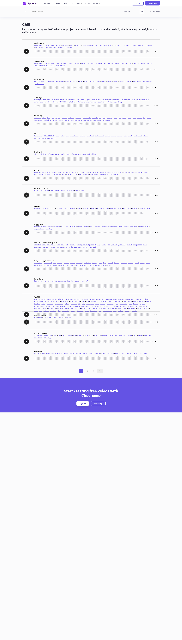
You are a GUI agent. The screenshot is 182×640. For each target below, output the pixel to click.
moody (70, 63)
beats (81, 81)
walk (94, 247)
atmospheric (60, 81)
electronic (104, 100)
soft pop (46, 311)
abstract (37, 353)
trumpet (109, 118)
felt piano (73, 208)
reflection (62, 265)
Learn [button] (78, 3)
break (55, 335)
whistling (49, 229)
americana (65, 45)
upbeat (55, 120)
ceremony (139, 299)
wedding (120, 311)
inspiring (142, 304)
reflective (136, 63)
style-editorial (60, 66)
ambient (63, 63)
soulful (141, 227)
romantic (124, 100)
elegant (66, 208)
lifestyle (85, 353)
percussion (113, 227)
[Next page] (100, 371)
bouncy (36, 190)
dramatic (59, 100)
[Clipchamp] (30, 3)
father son (50, 304)
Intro (49, 102)
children (146, 299)
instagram (37, 306)
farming (148, 301)
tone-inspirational (96, 102)
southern (53, 311)
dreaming (59, 208)
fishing (67, 304)
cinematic (116, 100)
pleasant (45, 247)
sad (68, 265)
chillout (54, 281)
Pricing (88, 3)
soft (88, 63)
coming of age (55, 301)
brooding (37, 208)
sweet (149, 118)
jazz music (122, 245)
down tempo (74, 136)
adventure (37, 245)
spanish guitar (96, 118)
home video (123, 304)
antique (92, 299)
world (115, 118)
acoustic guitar (46, 299)
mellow (117, 63)
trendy (85, 247)
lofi (90, 81)
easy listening (102, 301)
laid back (97, 227)
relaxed (143, 63)
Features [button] (46, 3)
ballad (62, 136)
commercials (58, 353)
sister (36, 311)
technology (83, 265)
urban (109, 265)
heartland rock (117, 45)
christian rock (38, 301)
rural (125, 308)
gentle (83, 63)
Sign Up (83, 403)
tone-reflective (40, 66)
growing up (110, 304)
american (77, 299)
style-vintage (118, 102)
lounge (91, 353)
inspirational (71, 102)
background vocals (40, 227)
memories (124, 263)
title (100, 311)
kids (53, 306)
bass (76, 81)
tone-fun (60, 47)
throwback (93, 311)
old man (44, 308)
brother (127, 299)
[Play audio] (26, 51)
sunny (147, 227)
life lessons (76, 306)
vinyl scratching (39, 229)
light (104, 263)
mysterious (66, 172)
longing (116, 263)
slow (67, 136)
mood (145, 245)
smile (71, 247)
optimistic (77, 63)
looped (83, 100)
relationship (102, 308)
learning (62, 306)
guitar (84, 45)
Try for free (153, 3)
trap (75, 247)
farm (124, 301)
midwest (112, 306)
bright (50, 227)
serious (113, 136)
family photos (117, 301)
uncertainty (102, 265)
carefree (72, 245)
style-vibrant (69, 47)
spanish (139, 118)
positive (64, 118)
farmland (37, 304)
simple (139, 308)
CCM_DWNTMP (49, 45)
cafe (67, 245)
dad (87, 301)
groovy (103, 81)
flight (79, 208)
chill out (66, 263)
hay (117, 304)
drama (72, 263)
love (92, 306)
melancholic (86, 208)
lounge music (137, 245)
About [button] (95, 3)
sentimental (132, 308)
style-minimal (39, 84)
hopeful (58, 118)
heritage (126, 45)
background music (111, 299)
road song (98, 45)
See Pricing (98, 403)
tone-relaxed (50, 66)
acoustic (78, 45)
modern (130, 263)
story (59, 311)
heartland (90, 45)
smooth (68, 317)
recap (88, 308)
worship (127, 311)
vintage (86, 102)
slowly (129, 208)
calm (98, 81)
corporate (56, 227)
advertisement (59, 299)
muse (148, 263)
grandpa (102, 304)
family (109, 301)
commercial (65, 301)
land (57, 306)
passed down (69, 308)
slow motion (64, 247)
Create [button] (57, 3)
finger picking (59, 304)
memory (105, 306)
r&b (108, 353)
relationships (112, 308)
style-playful (106, 120)
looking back (85, 306)
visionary (142, 208)
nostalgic (55, 265)
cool (53, 100)
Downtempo (38, 45)
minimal (129, 81)
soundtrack (124, 63)
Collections (156, 11)
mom (124, 306)
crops (83, 301)
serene (120, 208)
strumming (80, 311)
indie (108, 172)
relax (145, 335)
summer (128, 353)
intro (91, 227)
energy (63, 190)
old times (60, 308)
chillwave (119, 172)
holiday (104, 245)
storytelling (66, 311)
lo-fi (94, 81)
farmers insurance (139, 301)
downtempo (145, 100)
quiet (107, 208)
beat (45, 281)
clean (40, 317)
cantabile (45, 208)
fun (36, 47)
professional (148, 45)
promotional (134, 227)
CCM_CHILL (42, 81)
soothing (135, 208)
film (131, 63)
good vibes (73, 227)
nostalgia (144, 306)
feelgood (133, 45)
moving (55, 317)
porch (83, 308)
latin (134, 118)
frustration (87, 263)
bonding (121, 299)
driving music (107, 45)
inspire (41, 174)
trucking (140, 45)
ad (53, 299)
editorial (149, 63)
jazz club (114, 245)
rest (57, 247)
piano (72, 45)
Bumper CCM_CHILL (59, 102)
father (43, 304)
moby (36, 102)
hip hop (86, 227)
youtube (134, 311)
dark (51, 190)
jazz (120, 118)
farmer (130, 301)
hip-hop (78, 353)
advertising (69, 299)
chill (110, 100)
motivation (70, 190)
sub (129, 100)
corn (71, 301)
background (60, 245)
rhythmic (72, 100)
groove (125, 172)
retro (82, 281)
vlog (90, 247)
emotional (79, 263)
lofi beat (129, 245)
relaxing (77, 281)
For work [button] (68, 3)
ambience (99, 63)
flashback (74, 304)
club (42, 190)
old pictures (52, 308)
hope (130, 304)
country (58, 45)
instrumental (69, 81)
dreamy (58, 172)
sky (124, 208)
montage (131, 306)
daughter (93, 301)
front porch (90, 304)
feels (105, 63)
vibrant (41, 47)
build (125, 136)
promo (103, 353)
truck (114, 311)
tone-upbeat (87, 120)
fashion (72, 353)
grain (97, 304)
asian (44, 245)
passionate (100, 208)
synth (88, 100)
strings (73, 311)
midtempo (51, 81)
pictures (77, 308)
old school (105, 227)
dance (47, 190)
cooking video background (85, 245)
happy (80, 227)
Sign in (137, 3)
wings (148, 208)
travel (80, 247)
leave (100, 263)
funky (66, 227)
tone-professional (50, 47)
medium (82, 136)
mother (137, 306)
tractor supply (107, 311)
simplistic (146, 308)
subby (134, 100)
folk (79, 304)
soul (123, 353)
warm (92, 63)
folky (83, 304)
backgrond (99, 299)
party (77, 190)
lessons (69, 306)
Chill (35, 81)
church (47, 301)
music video (38, 265)
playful (67, 120)
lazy (91, 335)
